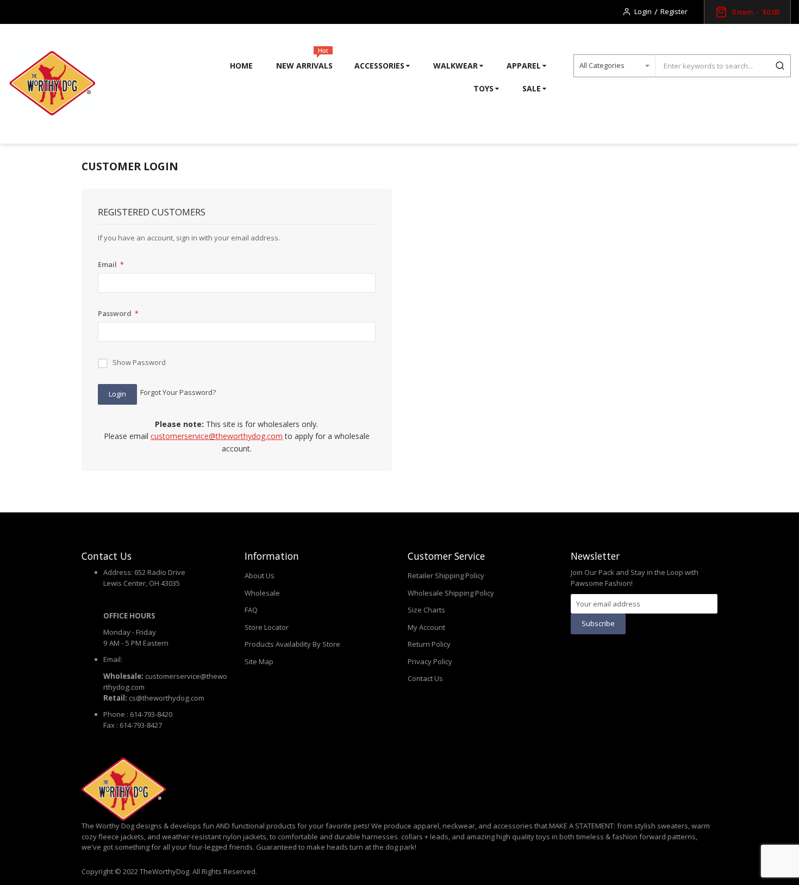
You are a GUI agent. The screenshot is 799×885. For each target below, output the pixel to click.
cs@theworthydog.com (166, 698)
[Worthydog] (51, 83)
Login (643, 11)
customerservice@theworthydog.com (217, 436)
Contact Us (425, 678)
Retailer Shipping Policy (446, 575)
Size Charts (426, 610)
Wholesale (262, 593)
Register (674, 11)
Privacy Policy (430, 661)
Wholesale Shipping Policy (451, 593)
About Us (259, 575)
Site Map (259, 661)
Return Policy (429, 644)
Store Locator (267, 627)
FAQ (251, 610)
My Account (426, 627)
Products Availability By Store (292, 644)
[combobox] (712, 66)
